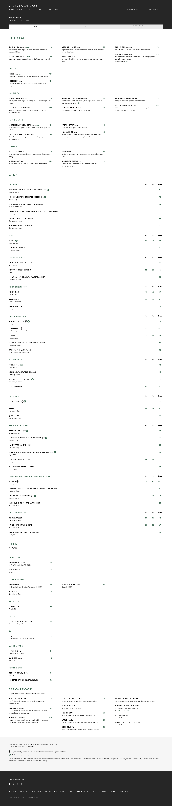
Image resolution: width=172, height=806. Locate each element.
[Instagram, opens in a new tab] (18, 784)
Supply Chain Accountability (82, 791)
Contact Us (42, 791)
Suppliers (63, 791)
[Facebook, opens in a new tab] (10, 784)
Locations (20, 9)
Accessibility (102, 791)
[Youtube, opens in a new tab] (21, 784)
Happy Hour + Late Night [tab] (137, 27)
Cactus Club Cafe (23, 5)
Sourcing (24, 791)
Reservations (132, 9)
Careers (41, 9)
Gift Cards (31, 9)
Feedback (53, 791)
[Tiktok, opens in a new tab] (14, 784)
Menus (11, 9)
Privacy (113, 791)
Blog (32, 791)
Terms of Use (124, 791)
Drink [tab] (34, 27)
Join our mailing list (18, 780)
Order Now (153, 9)
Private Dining (53, 9)
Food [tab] (86, 27)
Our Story (13, 791)
